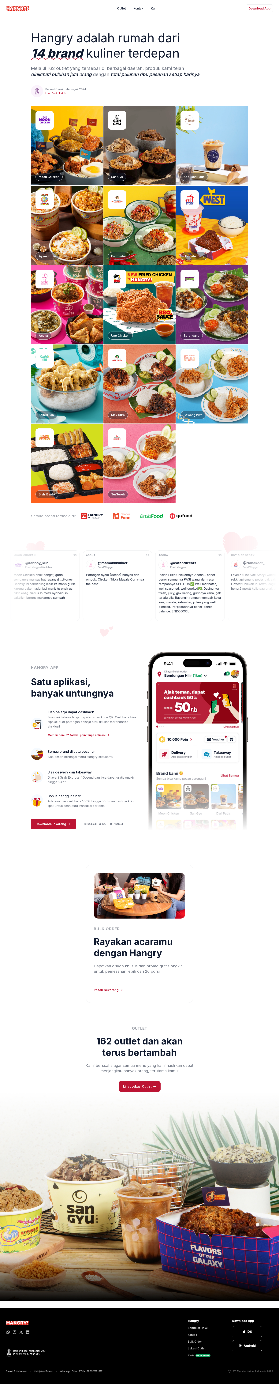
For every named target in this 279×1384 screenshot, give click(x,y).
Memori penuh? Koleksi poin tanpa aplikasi (77, 735)
